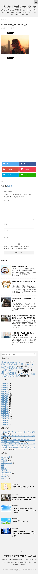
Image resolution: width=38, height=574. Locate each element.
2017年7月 (4, 401)
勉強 (2, 465)
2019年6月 (4, 383)
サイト (6, 237)
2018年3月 (4, 385)
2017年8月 (4, 399)
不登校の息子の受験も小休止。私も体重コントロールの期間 (24, 334)
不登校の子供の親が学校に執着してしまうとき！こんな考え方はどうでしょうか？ (24, 510)
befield (9, 186)
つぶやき (4, 461)
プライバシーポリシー (19, 551)
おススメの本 (5, 457)
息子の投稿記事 (6, 473)
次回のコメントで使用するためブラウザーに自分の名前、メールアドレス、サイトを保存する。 (19, 247)
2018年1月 (4, 389)
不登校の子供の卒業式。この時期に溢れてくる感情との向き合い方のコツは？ (24, 534)
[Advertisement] (19, 86)
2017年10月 (5, 395)
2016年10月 (5, 419)
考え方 (3, 478)
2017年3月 (4, 409)
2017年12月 (5, 391)
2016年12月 (5, 415)
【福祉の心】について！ (9, 372)
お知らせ (4, 459)
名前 (5, 224)
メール (6, 230)
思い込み (4, 471)
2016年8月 (4, 422)
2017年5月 (4, 405)
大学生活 (4, 469)
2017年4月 (4, 407)
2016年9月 (4, 421)
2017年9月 (4, 397)
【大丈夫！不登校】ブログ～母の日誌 (19, 6)
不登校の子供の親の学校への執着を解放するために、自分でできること (24, 317)
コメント (7, 200)
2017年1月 (4, 413)
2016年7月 (4, 424)
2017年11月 (5, 393)
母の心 (3, 476)
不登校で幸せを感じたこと (21, 266)
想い (2, 474)
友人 (2, 467)
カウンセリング (6, 463)
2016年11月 (5, 417)
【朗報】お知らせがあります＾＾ (12, 362)
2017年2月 (4, 411)
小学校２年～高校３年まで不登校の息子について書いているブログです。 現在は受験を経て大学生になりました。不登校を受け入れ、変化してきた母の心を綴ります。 (19, 562)
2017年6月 (4, 403)
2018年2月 (4, 387)
